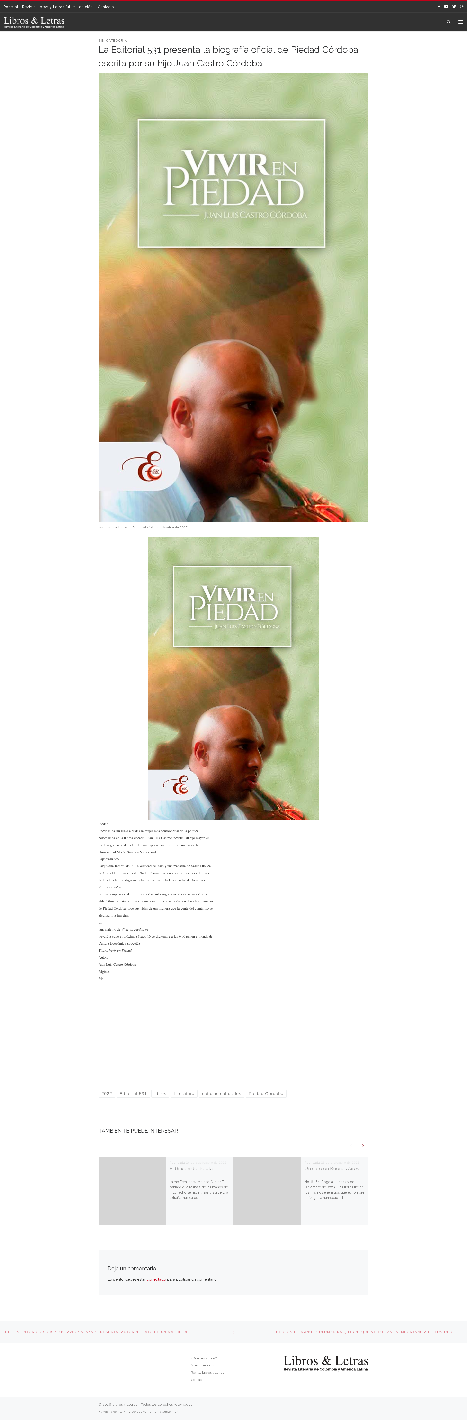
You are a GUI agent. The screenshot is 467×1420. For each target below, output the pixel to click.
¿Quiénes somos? (204, 1358)
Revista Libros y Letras (207, 1372)
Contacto (198, 1380)
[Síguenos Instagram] (461, 6)
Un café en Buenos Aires (332, 1168)
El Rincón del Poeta (191, 1168)
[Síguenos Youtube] (446, 6)
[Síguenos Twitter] (454, 6)
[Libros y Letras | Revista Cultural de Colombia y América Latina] (34, 22)
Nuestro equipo (202, 1365)
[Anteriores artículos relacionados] (351, 1144)
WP (122, 1411)
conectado (156, 1279)
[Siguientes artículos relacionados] (363, 1144)
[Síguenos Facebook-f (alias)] (439, 6)
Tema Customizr (165, 1411)
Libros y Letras (116, 527)
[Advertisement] (233, 1042)
